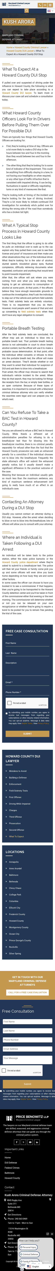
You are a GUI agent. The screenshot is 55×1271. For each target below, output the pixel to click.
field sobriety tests (31, 311)
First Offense (15, 797)
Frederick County (17, 914)
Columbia (13, 901)
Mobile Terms (27, 723)
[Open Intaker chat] (22, 1269)
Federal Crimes (12, 1167)
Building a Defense (18, 777)
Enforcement (15, 784)
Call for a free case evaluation (27, 992)
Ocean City (14, 934)
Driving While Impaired (19, 804)
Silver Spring (15, 953)
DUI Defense (11, 1162)
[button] (38, 1266)
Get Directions (14, 1214)
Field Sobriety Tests (18, 790)
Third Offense (15, 817)
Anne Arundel (15, 868)
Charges (13, 810)
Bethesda (13, 881)
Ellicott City (14, 907)
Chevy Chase (15, 888)
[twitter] (24, 1142)
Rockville (13, 947)
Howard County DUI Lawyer (20, 50)
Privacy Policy (43, 723)
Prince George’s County (20, 940)
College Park (15, 894)
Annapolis (14, 862)
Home (8, 1157)
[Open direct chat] (48, 1234)
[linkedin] (37, 1142)
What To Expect (16, 836)
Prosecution (15, 823)
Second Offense (16, 830)
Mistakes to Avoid (17, 771)
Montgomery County (18, 927)
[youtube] (31, 1142)
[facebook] (17, 1142)
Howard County (16, 921)
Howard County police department (20, 562)
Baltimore (13, 875)
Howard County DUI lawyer (16, 93)
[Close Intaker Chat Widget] (52, 1234)
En (45, 5)
